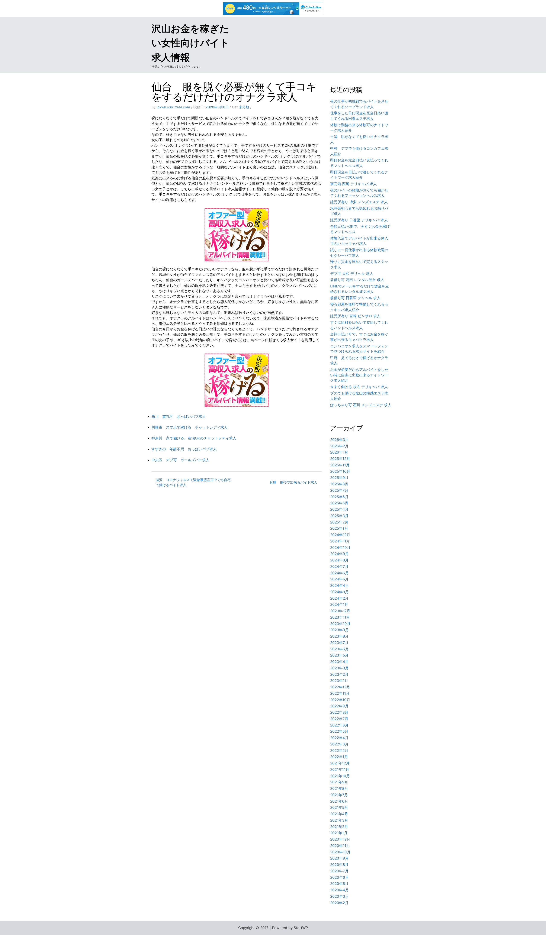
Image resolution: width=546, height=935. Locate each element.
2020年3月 (339, 896)
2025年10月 (340, 471)
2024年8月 (339, 560)
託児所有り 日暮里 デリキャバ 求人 (359, 220)
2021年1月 (338, 833)
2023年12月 (340, 611)
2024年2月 (339, 598)
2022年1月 (339, 757)
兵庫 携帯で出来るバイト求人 (293, 482)
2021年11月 (339, 769)
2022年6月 (339, 725)
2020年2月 (339, 903)
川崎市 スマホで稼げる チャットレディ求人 (189, 427)
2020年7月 (339, 871)
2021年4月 (339, 814)
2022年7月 (339, 719)
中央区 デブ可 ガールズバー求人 (180, 460)
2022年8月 (339, 712)
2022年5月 (339, 731)
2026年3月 (339, 440)
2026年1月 (339, 452)
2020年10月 (340, 852)
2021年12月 (340, 763)
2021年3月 (339, 820)
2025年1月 (339, 528)
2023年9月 (339, 630)
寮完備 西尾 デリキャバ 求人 (353, 184)
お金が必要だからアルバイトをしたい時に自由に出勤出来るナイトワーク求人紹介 (359, 375)
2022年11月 (340, 693)
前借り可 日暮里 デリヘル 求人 (355, 298)
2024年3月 (339, 592)
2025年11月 (340, 465)
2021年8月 (339, 788)
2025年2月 (339, 522)
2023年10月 (340, 624)
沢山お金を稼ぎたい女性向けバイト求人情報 (190, 43)
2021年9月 (339, 782)
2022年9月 (339, 706)
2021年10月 (340, 776)
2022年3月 (339, 744)
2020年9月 (339, 858)
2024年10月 (340, 547)
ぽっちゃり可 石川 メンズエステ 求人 (360, 405)
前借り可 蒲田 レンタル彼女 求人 (357, 280)
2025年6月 (339, 497)
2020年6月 (339, 877)
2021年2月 (339, 827)
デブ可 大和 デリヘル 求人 (351, 273)
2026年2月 (339, 446)
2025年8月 (339, 484)
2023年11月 (340, 617)
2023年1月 (339, 680)
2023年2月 (339, 674)
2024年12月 (340, 535)
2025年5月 (339, 503)
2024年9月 (339, 554)
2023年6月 (339, 649)
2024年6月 (339, 573)
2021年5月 (339, 807)
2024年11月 (340, 541)
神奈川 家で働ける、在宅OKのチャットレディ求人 (193, 438)
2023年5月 (339, 655)
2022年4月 (339, 738)
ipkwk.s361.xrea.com (173, 107)
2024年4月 (339, 585)
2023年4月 (339, 662)
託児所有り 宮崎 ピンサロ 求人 (355, 316)
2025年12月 (340, 459)
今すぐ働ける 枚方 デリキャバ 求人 (359, 387)
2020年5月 (339, 883)
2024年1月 (339, 604)
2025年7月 (339, 490)
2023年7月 (339, 643)
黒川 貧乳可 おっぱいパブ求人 (178, 416)
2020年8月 (339, 865)
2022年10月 (340, 700)
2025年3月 (339, 516)
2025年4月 (339, 509)
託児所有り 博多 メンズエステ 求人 (359, 202)
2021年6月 (339, 801)
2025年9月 (339, 477)
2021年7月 (339, 795)
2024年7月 (339, 566)
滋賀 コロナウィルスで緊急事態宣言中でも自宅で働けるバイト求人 (193, 482)
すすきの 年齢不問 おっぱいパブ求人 (184, 449)
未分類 (244, 107)
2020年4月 (339, 890)
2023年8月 (339, 636)
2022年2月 (339, 750)
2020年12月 (340, 839)
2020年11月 (340, 846)
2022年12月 (340, 687)
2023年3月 (339, 668)
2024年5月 (339, 579)
